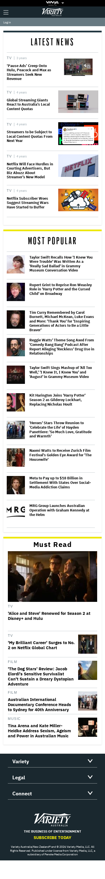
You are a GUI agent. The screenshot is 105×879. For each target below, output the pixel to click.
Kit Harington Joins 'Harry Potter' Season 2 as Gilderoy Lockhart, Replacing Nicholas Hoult (57, 399)
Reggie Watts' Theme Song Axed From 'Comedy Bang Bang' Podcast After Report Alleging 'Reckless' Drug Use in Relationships (61, 346)
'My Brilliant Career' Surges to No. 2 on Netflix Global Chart (41, 645)
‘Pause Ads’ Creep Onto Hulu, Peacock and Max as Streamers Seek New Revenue (29, 72)
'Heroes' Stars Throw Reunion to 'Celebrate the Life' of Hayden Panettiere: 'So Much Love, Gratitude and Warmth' (60, 429)
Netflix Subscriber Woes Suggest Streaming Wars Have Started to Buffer (28, 203)
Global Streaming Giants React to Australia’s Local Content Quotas (28, 104)
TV (9, 58)
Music (14, 719)
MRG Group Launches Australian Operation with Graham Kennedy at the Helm (59, 510)
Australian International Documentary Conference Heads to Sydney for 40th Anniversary (39, 704)
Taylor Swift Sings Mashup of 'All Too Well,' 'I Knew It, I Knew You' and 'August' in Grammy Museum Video (60, 372)
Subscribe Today (52, 837)
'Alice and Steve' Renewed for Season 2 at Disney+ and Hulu (49, 616)
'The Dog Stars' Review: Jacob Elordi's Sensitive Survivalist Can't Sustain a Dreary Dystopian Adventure (41, 676)
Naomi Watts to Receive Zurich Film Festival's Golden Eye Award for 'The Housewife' (60, 455)
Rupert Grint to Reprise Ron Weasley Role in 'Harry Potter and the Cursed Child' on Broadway (60, 289)
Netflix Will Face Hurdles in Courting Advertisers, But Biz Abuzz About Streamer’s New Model (30, 171)
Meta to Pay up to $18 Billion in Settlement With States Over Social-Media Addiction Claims (60, 482)
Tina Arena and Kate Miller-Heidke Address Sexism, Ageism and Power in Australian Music (39, 730)
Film (12, 662)
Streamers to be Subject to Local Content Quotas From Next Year (30, 136)
